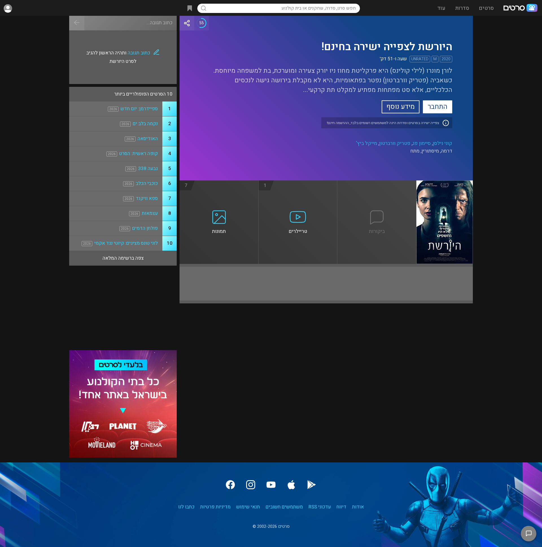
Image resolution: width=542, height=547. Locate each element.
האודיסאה (147, 138)
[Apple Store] (291, 485)
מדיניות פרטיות (215, 506)
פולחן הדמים (145, 228)
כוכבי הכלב (147, 183)
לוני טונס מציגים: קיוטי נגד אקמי (126, 243)
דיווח (341, 506)
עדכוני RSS (320, 506)
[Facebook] (230, 485)
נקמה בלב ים (145, 123)
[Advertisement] (326, 284)
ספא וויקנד (147, 198)
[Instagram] (250, 485)
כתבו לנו (186, 506)
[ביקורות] (376, 183)
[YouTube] (271, 485)
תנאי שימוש (248, 506)
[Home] (520, 8)
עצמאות (150, 213)
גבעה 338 (148, 168)
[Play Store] (311, 485)
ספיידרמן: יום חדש (139, 108)
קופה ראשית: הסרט (138, 153)
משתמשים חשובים (284, 506)
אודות (358, 506)
